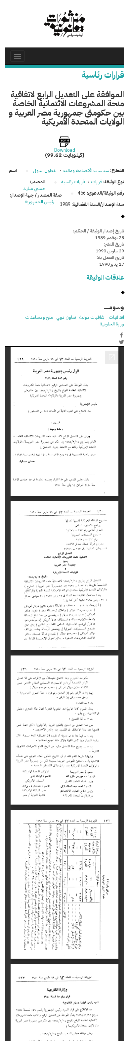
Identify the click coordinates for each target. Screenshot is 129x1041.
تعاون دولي (66, 317)
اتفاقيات (116, 317)
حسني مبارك (34, 188)
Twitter (121, 342)
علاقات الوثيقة (105, 277)
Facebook (121, 335)
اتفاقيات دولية (92, 317)
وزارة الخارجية (112, 323)
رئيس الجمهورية (40, 201)
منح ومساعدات (39, 317)
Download (64, 150)
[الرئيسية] (64, 24)
